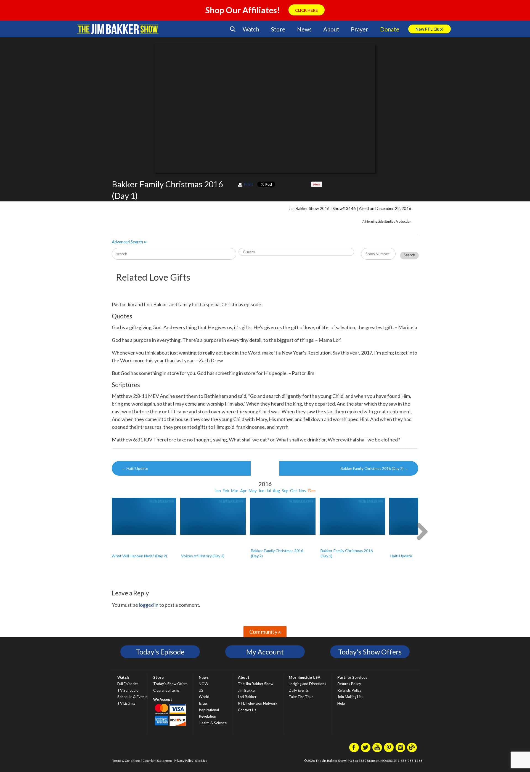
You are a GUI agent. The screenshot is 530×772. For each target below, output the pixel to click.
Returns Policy (349, 684)
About (331, 29)
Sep (285, 490)
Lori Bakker (247, 696)
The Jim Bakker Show (255, 684)
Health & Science (213, 723)
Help (341, 703)
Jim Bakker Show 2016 (309, 208)
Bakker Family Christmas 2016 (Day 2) (374, 468)
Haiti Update (135, 468)
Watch (251, 29)
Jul (268, 490)
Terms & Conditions (126, 760)
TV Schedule (127, 690)
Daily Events (299, 690)
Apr (243, 490)
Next (421, 531)
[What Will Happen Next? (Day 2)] (143, 516)
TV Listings (126, 703)
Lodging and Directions (307, 684)
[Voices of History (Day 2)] (213, 516)
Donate (389, 29)
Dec (312, 490)
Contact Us (247, 710)
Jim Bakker (117, 29)
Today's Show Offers (370, 652)
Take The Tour (301, 696)
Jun (261, 490)
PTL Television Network (257, 703)
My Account (265, 652)
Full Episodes (127, 684)
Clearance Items (166, 690)
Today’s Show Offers (170, 684)
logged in (148, 605)
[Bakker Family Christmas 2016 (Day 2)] (283, 516)
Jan (218, 490)
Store (278, 29)
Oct (293, 490)
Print (248, 184)
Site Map (201, 760)
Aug (276, 490)
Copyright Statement (157, 760)
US (201, 690)
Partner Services (352, 677)
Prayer (359, 29)
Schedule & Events (132, 696)
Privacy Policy (183, 760)
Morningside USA (304, 677)
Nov (302, 490)
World (204, 696)
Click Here (306, 10)
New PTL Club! (429, 28)
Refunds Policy (349, 690)
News (304, 29)
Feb (225, 490)
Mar (235, 490)
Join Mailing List (350, 696)
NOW (203, 684)
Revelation (207, 716)
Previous (108, 531)
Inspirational (209, 710)
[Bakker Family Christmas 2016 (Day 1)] (352, 516)
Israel (203, 703)
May (252, 490)
